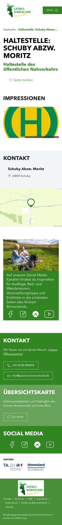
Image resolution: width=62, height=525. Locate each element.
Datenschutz (11, 503)
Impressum (42, 499)
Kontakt (7, 499)
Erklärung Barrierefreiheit (34, 503)
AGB (30, 499)
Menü (50, 10)
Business (19, 499)
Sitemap (9, 507)
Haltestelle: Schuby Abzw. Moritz (38, 29)
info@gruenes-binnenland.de (30, 375)
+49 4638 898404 (23, 365)
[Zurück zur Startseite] (18, 10)
